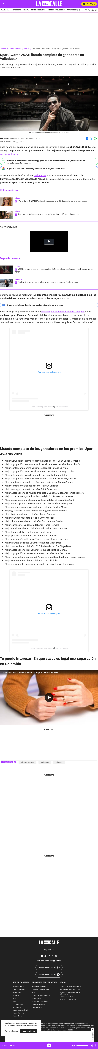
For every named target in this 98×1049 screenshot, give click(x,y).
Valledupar (45, 762)
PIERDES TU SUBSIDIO (56, 10)
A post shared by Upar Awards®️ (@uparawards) (49, 407)
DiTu (14, 1001)
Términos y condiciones (68, 1000)
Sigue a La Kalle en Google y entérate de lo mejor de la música (35, 305)
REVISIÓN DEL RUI (38, 10)
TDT (33, 992)
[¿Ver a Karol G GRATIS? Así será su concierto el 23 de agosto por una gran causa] (6, 201)
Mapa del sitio (37, 1007)
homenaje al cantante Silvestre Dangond (62, 311)
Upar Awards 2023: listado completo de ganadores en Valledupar (56, 49)
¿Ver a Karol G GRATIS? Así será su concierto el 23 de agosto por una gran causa (52, 201)
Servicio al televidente (39, 986)
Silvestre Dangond (27, 762)
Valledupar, (40, 175)
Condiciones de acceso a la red (70, 986)
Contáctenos (36, 998)
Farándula (18, 279)
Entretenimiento (15, 49)
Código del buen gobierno (41, 995)
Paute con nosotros (38, 1004)
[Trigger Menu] (3, 4)
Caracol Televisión (19, 989)
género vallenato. (9, 154)
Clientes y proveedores (40, 1001)
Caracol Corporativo (19, 1013)
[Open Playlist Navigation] (95, 1045)
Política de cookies (66, 997)
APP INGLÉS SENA (73, 10)
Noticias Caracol (18, 986)
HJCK (14, 998)
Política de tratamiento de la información (70, 993)
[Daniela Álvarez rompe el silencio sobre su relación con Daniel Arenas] (6, 283)
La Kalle (3, 49)
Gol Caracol (17, 992)
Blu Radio (16, 995)
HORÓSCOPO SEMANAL (20, 10)
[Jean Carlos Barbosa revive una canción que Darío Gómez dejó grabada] (6, 215)
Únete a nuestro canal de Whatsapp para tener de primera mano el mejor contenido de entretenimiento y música (46, 161)
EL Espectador (18, 1004)
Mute (73, 1045)
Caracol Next (17, 1016)
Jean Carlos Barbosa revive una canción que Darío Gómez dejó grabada (48, 214)
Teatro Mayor (17, 1007)
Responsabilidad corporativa (70, 989)
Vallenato (59, 762)
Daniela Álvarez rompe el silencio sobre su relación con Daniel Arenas (48, 282)
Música (26, 49)
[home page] (49, 3)
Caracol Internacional (20, 1010)
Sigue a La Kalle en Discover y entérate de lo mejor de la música (36, 168)
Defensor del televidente (40, 989)
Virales (17, 266)
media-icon (49, 1045)
